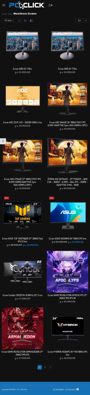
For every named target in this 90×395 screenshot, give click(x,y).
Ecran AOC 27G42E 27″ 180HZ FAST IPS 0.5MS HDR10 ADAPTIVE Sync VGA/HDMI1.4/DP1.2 (22, 181)
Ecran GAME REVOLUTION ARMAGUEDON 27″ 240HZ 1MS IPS (22, 353)
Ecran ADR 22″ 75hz (22, 68)
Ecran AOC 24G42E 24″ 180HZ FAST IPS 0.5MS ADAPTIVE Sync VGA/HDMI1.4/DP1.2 (67, 124)
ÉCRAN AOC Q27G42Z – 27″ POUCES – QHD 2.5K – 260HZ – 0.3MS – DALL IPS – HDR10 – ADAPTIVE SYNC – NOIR (67, 181)
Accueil (4, 14)
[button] (3, 5)
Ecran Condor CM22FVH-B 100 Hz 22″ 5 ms (22, 295)
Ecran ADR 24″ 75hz (67, 68)
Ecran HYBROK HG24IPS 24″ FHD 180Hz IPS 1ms (67, 353)
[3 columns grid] (25, 21)
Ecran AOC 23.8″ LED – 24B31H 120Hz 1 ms (22, 122)
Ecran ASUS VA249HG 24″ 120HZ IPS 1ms (67, 238)
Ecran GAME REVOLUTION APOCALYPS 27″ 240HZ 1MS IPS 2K (67, 296)
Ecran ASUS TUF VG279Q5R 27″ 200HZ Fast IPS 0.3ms (22, 240)
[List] (31, 21)
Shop (10, 14)
